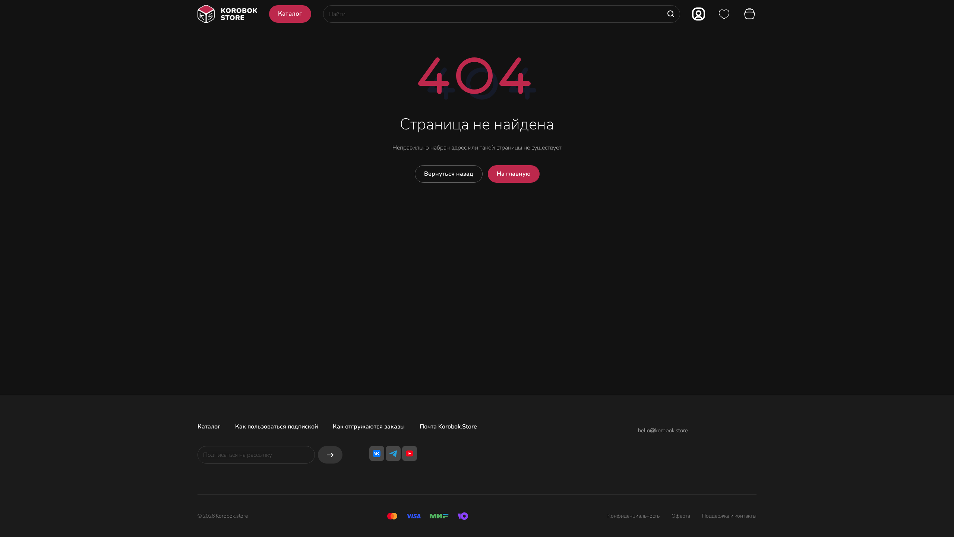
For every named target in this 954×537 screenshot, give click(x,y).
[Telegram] (393, 453)
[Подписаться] (330, 455)
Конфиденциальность (633, 515)
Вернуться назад (448, 174)
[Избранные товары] (724, 14)
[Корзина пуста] (750, 14)
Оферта (681, 515)
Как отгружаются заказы (369, 427)
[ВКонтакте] (376, 453)
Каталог (209, 427)
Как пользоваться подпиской (276, 427)
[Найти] (670, 14)
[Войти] (698, 14)
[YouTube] (409, 453)
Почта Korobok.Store (448, 427)
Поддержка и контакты (729, 515)
